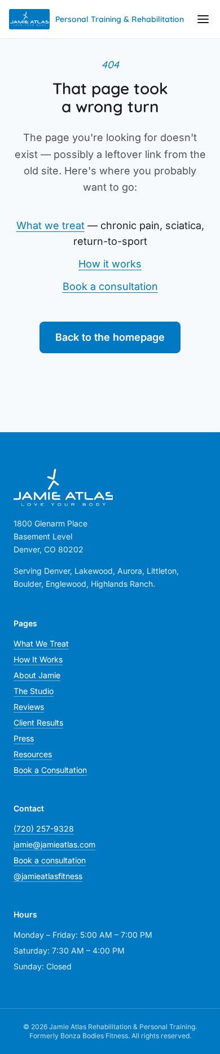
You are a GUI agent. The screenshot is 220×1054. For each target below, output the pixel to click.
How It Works (38, 659)
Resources (33, 754)
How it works (110, 264)
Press (24, 738)
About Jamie (37, 675)
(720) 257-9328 (44, 828)
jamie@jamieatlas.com (54, 844)
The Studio (34, 691)
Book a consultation (110, 286)
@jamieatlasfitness (48, 876)
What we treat (50, 225)
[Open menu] (203, 19)
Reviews (29, 707)
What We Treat (41, 643)
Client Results (38, 722)
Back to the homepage (110, 337)
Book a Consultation (50, 770)
